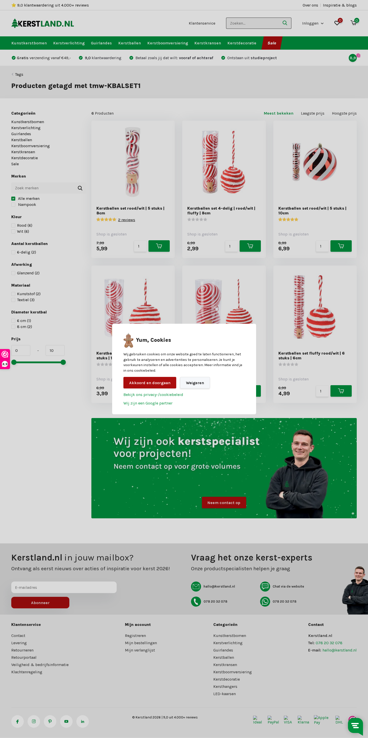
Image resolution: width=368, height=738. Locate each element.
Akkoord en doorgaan (149, 382)
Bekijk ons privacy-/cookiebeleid (153, 394)
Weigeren (195, 382)
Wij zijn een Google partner (147, 403)
